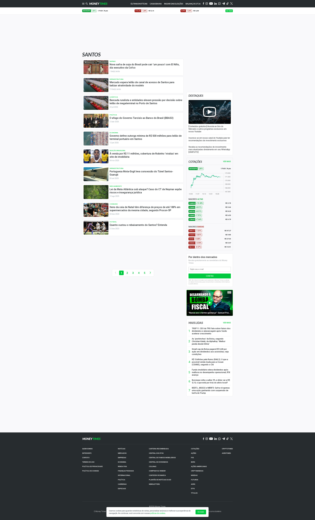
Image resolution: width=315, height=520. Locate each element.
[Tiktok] (227, 3)
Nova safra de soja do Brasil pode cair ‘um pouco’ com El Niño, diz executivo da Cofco (144, 66)
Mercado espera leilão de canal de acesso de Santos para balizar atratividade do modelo (142, 84)
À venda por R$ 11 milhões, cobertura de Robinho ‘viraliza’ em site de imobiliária (144, 155)
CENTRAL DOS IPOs (156, 453)
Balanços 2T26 (193, 4)
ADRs (193, 484)
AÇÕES (193, 453)
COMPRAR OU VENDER (157, 471)
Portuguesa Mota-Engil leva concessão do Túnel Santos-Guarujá (141, 173)
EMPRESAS (122, 458)
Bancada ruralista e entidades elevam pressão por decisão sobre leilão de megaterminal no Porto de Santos (146, 102)
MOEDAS (194, 475)
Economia (114, 133)
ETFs (193, 488)
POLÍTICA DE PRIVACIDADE (92, 466)
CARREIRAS (122, 484)
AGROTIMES (226, 453)
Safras (112, 61)
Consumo (114, 204)
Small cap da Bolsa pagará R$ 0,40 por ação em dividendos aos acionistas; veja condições (210, 351)
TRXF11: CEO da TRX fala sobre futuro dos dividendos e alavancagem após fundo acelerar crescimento (211, 331)
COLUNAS (152, 466)
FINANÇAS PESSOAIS (126, 471)
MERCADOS (122, 453)
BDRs (193, 462)
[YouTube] (211, 3)
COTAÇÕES (195, 449)
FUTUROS (194, 480)
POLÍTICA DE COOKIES (90, 471)
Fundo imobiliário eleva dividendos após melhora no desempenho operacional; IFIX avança (211, 372)
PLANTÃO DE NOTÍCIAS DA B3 (160, 480)
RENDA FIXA (122, 466)
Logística (114, 97)
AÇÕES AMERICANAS (199, 466)
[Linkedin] (215, 3)
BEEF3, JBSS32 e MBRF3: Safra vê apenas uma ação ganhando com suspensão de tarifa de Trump (211, 390)
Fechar (201, 512)
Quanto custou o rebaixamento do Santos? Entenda (138, 224)
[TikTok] (227, 438)
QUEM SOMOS (87, 449)
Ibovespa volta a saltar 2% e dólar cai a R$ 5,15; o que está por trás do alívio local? (211, 381)
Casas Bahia (156, 4)
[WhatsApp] (219, 3)
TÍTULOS (194, 493)
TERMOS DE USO (88, 462)
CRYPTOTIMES (227, 449)
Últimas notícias (139, 4)
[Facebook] (203, 3)
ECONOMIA (122, 462)
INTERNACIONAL (124, 475)
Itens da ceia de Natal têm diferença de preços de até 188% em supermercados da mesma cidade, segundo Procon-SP (145, 209)
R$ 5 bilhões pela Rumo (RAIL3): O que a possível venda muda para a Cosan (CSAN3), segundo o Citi (210, 362)
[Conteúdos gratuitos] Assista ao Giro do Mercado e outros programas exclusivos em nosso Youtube (208, 129)
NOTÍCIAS (121, 449)
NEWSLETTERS (154, 484)
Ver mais (227, 323)
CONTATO (85, 458)
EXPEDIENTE (86, 453)
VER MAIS (227, 161)
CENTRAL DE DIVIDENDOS (158, 462)
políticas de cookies (157, 513)
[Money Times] (98, 4)
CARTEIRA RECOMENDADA (159, 449)
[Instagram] (206, 3)
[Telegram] (223, 3)
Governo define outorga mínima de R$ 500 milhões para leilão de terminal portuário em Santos (146, 137)
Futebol (113, 222)
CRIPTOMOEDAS (197, 471)
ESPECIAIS (122, 488)
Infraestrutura (116, 79)
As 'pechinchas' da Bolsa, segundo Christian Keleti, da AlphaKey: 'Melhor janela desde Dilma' (208, 341)
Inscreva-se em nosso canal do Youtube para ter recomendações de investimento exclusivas (209, 139)
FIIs (192, 458)
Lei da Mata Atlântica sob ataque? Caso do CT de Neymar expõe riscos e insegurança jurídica (146, 191)
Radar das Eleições (173, 4)
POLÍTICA (121, 480)
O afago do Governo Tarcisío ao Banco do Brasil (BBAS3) (141, 117)
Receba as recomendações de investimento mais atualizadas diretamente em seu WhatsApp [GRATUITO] (209, 149)
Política (113, 115)
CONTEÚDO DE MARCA (157, 475)
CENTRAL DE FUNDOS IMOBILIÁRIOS (162, 458)
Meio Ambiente (116, 186)
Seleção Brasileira (117, 150)
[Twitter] (231, 3)
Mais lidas (196, 322)
